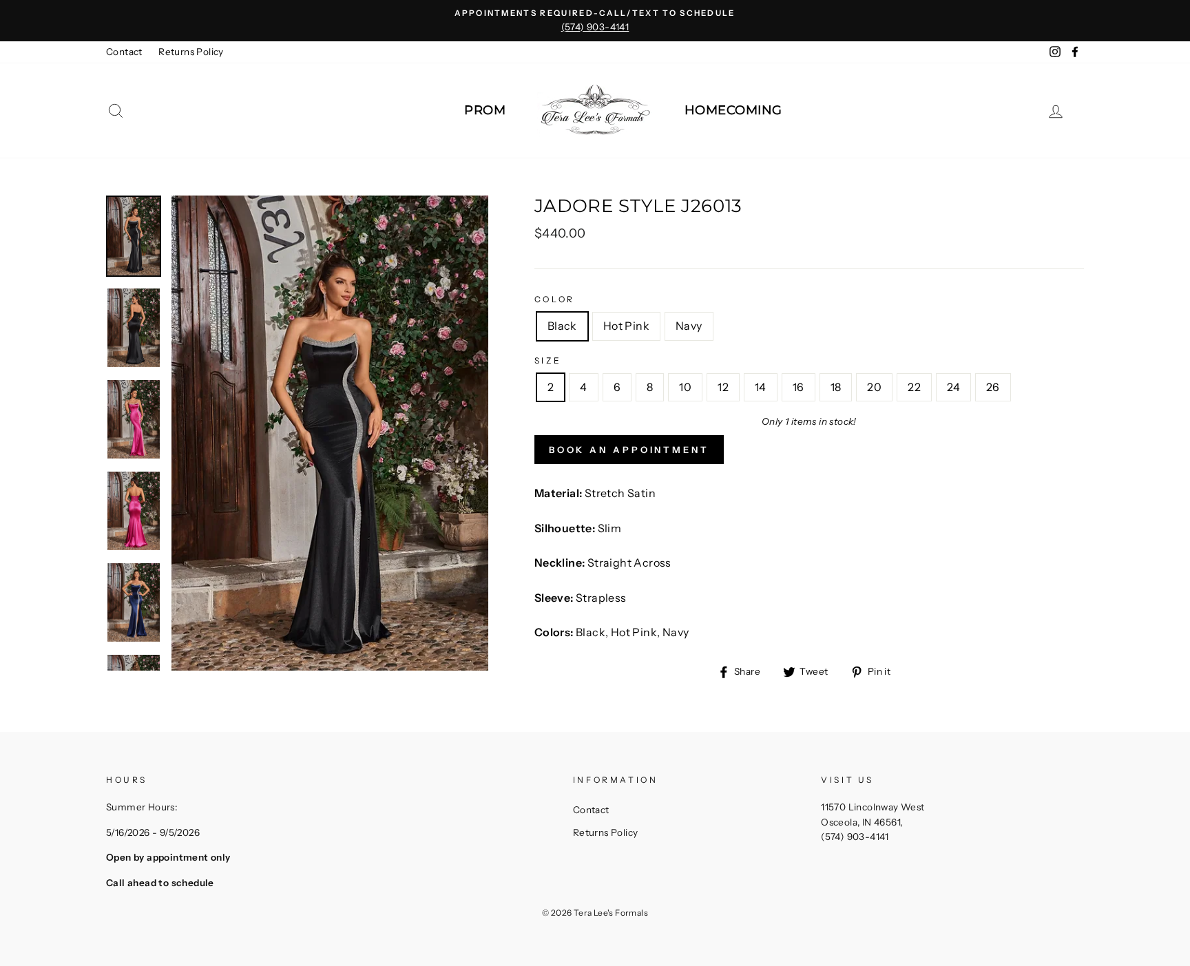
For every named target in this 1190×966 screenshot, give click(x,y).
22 (914, 387)
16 (798, 387)
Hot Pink (626, 326)
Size (547, 360)
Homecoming (733, 110)
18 (836, 387)
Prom (484, 110)
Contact (124, 51)
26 (993, 387)
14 (760, 387)
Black (562, 326)
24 (953, 387)
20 (874, 387)
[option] (595, 20)
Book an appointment (629, 449)
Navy (689, 326)
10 (685, 387)
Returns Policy (191, 51)
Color (554, 299)
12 (723, 387)
